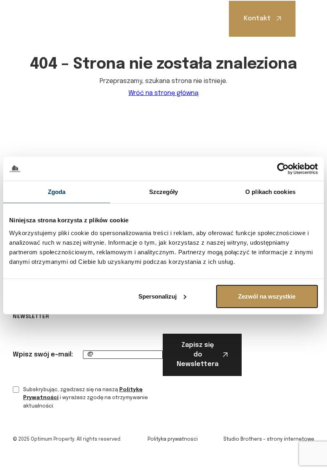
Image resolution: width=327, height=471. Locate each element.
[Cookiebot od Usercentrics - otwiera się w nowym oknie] (283, 169)
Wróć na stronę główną (163, 93)
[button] (308, 19)
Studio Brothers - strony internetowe (268, 439)
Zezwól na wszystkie (266, 296)
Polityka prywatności (173, 439)
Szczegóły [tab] (163, 191)
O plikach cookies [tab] (270, 191)
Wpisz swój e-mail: (43, 354)
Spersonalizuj (157, 296)
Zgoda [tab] (57, 191)
